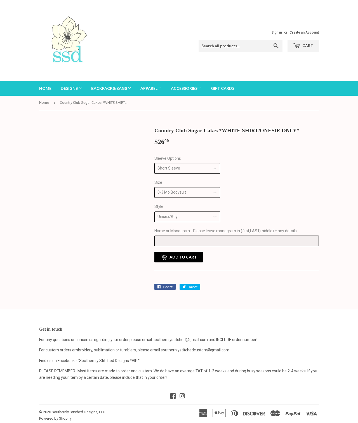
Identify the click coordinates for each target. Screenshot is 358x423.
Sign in (277, 32)
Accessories (184, 88)
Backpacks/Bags (109, 88)
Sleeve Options (167, 158)
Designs (70, 88)
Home (45, 88)
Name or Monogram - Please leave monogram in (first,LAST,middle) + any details (225, 231)
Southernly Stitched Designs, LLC (78, 412)
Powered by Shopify (55, 418)
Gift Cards (222, 88)
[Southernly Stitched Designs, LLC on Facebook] (173, 396)
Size (158, 182)
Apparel (149, 88)
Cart (307, 45)
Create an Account (304, 32)
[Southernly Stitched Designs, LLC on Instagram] (182, 396)
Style (158, 206)
